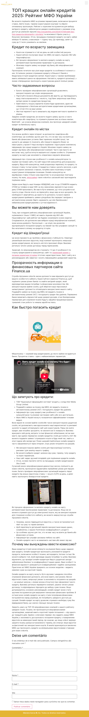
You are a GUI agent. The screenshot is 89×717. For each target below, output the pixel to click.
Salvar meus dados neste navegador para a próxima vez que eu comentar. (44, 702)
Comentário (17, 648)
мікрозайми (32, 177)
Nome (15, 675)
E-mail (15, 684)
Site (13, 693)
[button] (86, 3)
